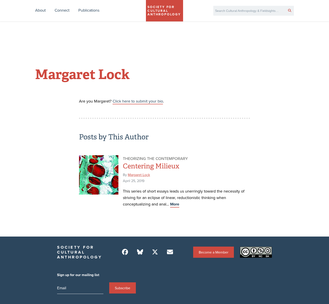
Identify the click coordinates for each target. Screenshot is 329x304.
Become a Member (213, 252)
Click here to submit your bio (138, 101)
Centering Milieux (151, 166)
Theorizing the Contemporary (155, 158)
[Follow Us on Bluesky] (140, 252)
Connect (62, 10)
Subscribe (122, 287)
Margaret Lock (139, 174)
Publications (88, 10)
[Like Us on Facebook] (125, 252)
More (174, 204)
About (40, 10)
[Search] (289, 10)
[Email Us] (170, 252)
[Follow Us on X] (155, 252)
